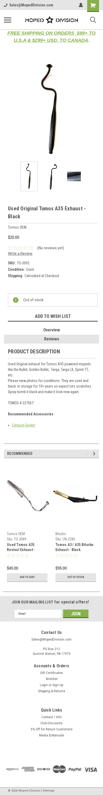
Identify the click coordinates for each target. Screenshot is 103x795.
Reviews (51, 338)
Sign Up (57, 685)
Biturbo (60, 534)
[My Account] (81, 5)
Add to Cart (27, 577)
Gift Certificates (51, 673)
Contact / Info (51, 717)
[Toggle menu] (7, 20)
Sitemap (48, 790)
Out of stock (75, 577)
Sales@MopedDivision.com (31, 5)
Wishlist (52, 679)
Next (95, 110)
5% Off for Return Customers (52, 729)
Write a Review (20, 253)
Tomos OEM (16, 534)
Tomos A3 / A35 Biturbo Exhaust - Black (74, 547)
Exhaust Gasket (23, 425)
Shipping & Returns (51, 691)
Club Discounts (51, 723)
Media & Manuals (51, 735)
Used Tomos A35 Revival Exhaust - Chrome (21, 548)
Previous (8, 110)
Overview (51, 329)
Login (44, 685)
